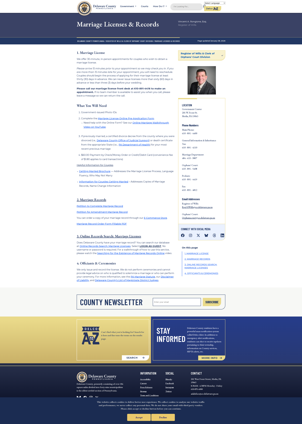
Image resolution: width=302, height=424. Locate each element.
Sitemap (143, 391)
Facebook (170, 383)
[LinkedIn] (222, 235)
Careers (143, 383)
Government (127, 6)
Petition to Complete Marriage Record (100, 206)
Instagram (170, 387)
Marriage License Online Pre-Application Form (126, 118)
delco (209, 8)
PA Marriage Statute (143, 276)
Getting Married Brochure (94, 171)
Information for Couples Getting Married (103, 181)
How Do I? (159, 6)
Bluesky (169, 379)
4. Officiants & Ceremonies (201, 273)
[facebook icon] (184, 235)
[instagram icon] (191, 235)
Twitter (169, 391)
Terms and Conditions (149, 395)
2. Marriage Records (91, 199)
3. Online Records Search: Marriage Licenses (109, 236)
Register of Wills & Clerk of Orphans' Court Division (129, 41)
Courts (144, 6)
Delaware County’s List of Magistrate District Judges (126, 280)
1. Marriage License (197, 253)
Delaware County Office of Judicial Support (123, 140)
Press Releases (146, 387)
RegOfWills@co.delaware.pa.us (197, 207)
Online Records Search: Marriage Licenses (105, 246)
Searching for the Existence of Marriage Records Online (131, 253)
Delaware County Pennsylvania (90, 41)
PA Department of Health (134, 144)
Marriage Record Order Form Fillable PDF (102, 223)
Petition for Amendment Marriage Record (102, 212)
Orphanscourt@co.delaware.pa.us (198, 217)
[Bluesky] (206, 235)
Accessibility (145, 379)
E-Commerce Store (155, 217)
